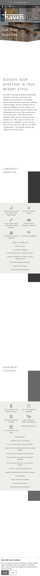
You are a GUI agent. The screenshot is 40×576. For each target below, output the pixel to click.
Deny (13, 573)
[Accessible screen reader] (2, 7)
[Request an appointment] (10, 7)
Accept (5, 573)
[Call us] (13, 7)
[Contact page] (6, 7)
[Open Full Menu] (37, 6)
